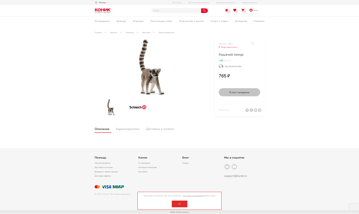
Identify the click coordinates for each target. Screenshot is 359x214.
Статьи (185, 163)
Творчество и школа (191, 21)
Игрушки (138, 21)
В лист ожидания (239, 92)
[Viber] (252, 111)
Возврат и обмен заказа (106, 171)
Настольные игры (161, 21)
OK (179, 204)
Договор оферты (103, 176)
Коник (142, 157)
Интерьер (241, 21)
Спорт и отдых (219, 21)
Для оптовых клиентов (198, 2)
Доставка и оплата (104, 167)
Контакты (142, 171)
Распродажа (102, 21)
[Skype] (260, 111)
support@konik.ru (235, 176)
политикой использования (193, 196)
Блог (185, 157)
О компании (144, 163)
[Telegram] (247, 111)
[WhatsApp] (256, 111)
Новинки (259, 21)
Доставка (176, 2)
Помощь (100, 157)
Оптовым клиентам (147, 167)
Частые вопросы (249, 2)
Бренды (121, 21)
